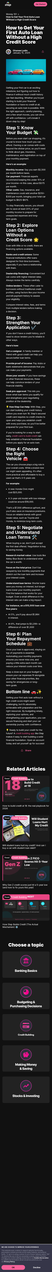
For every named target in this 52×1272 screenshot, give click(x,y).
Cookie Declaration (41, 1258)
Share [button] (28, 750)
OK (13, 1267)
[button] (43, 52)
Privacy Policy (9, 1262)
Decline (36, 1267)
